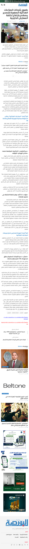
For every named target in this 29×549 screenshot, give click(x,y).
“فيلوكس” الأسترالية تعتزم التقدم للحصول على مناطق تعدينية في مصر (16, 72)
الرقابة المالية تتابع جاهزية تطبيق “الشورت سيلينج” (14, 65)
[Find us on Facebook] (27, 545)
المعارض (9, 313)
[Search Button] (2, 5)
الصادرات (21, 313)
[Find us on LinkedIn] (22, 545)
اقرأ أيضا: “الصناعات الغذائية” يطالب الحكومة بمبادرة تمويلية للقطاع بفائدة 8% (15, 118)
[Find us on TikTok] (11, 545)
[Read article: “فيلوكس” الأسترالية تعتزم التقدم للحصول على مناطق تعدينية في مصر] (14, 412)
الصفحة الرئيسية (23, 534)
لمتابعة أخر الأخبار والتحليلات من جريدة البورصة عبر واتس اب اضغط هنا (16, 318)
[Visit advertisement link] (14, 1)
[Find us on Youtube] (19, 545)
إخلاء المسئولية (23, 537)
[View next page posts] (13, 76)
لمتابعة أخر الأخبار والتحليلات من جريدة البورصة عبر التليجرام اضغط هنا (14, 323)
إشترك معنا (15, 534)
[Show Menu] (4, 5)
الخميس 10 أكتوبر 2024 (11, 21)
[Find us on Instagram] (14, 545)
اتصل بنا (17, 537)
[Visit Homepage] (22, 4)
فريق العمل (9, 534)
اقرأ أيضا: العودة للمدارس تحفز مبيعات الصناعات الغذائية (15, 234)
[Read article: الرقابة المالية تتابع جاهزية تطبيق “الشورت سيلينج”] (14, 358)
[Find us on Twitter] (25, 545)
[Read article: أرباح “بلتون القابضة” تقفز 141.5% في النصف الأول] (14, 385)
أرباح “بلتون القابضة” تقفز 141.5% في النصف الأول (15, 68)
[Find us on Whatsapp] (16, 545)
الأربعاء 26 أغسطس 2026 (23, 373)
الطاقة (3, 420)
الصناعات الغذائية (15, 313)
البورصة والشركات (5, 366)
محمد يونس (22, 21)
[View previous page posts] (16, 76)
